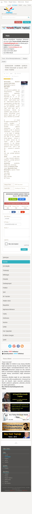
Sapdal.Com (12, 490)
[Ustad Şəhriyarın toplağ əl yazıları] (16, 427)
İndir (22, 199)
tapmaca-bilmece (9, 309)
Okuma (14, 199)
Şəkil (4, 340)
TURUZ (6, 474)
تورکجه (24, 5)
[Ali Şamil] (16, 398)
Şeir (4, 292)
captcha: (6, 239)
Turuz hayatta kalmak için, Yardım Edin (18, 203)
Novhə (5, 322)
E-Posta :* (6, 222)
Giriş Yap (27, 22)
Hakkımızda (21, 2)
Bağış (7, 35)
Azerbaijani (14, 5)
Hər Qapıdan (7, 331)
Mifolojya (6, 275)
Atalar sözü (7, 301)
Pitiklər (5, 2)
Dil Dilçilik (6, 266)
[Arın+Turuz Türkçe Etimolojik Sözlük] (16, 417)
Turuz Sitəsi (7, 359)
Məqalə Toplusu (12, 2)
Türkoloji (6, 270)
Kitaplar (25, 58)
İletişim (27, 2)
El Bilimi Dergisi (8, 335)
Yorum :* (6, 227)
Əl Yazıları (6, 296)
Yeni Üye (18, 22)
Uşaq (4, 314)
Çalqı (4, 327)
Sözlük (5, 262)
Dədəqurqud (7, 283)
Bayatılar (6, 305)
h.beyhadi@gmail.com (11, 43)
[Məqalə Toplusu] (16, 29)
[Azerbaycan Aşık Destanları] (16, 407)
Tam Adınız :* (7, 216)
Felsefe (5, 279)
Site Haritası (8, 483)
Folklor (5, 288)
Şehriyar (6, 257)
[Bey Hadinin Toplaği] (16, 435)
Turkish (29, 5)
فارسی (9, 5)
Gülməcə (6, 318)
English (20, 5)
